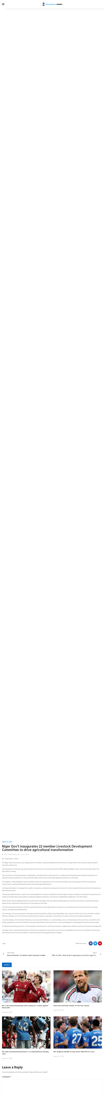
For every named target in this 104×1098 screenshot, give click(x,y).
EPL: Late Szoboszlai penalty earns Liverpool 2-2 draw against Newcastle (25, 1006)
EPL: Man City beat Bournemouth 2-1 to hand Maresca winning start (25, 1052)
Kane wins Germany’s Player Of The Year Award (71, 1005)
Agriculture (7, 842)
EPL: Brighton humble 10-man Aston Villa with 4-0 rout (74, 1051)
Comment (6, 1076)
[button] (3, 4)
